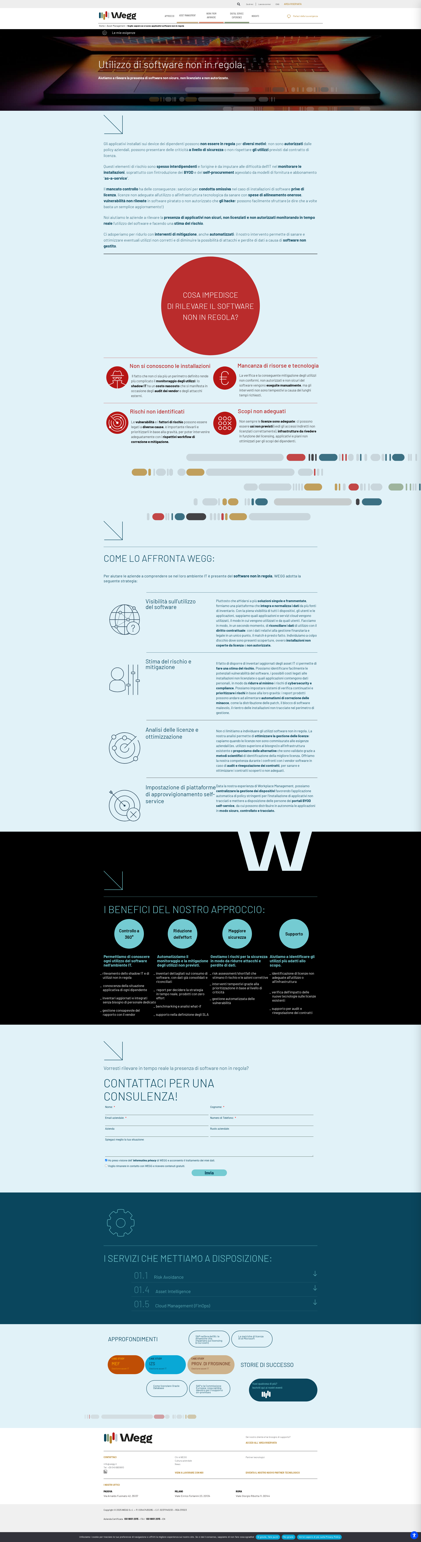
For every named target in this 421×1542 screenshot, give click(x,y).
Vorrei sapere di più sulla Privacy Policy (319, 1537)
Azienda (109, 1128)
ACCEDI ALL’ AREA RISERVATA (261, 1442)
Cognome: (216, 1107)
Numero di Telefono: (222, 1118)
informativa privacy (144, 1160)
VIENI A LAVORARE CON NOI (189, 1472)
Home (102, 25)
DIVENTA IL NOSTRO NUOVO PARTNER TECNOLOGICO (273, 1472)
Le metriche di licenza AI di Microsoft (250, 1337)
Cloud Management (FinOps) (172, 1305)
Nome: (109, 1107)
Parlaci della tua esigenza (305, 16)
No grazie (288, 1537)
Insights (255, 15)
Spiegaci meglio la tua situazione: (124, 1139)
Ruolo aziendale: (219, 1128)
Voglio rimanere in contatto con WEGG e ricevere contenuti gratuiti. (146, 1166)
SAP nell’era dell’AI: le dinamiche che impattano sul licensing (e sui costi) (209, 1339)
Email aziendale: (115, 1118)
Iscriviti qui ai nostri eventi (267, 1387)
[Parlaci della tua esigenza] (289, 16)
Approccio (169, 15)
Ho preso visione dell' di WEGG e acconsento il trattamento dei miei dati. (161, 1160)
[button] (238, 4)
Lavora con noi (264, 4)
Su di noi (249, 4)
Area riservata (293, 4)
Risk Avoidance (159, 1277)
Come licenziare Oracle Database (166, 1386)
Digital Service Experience (237, 15)
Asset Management (187, 15)
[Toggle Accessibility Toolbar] (414, 1535)
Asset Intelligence (163, 1291)
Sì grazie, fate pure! (267, 1537)
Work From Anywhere (211, 15)
